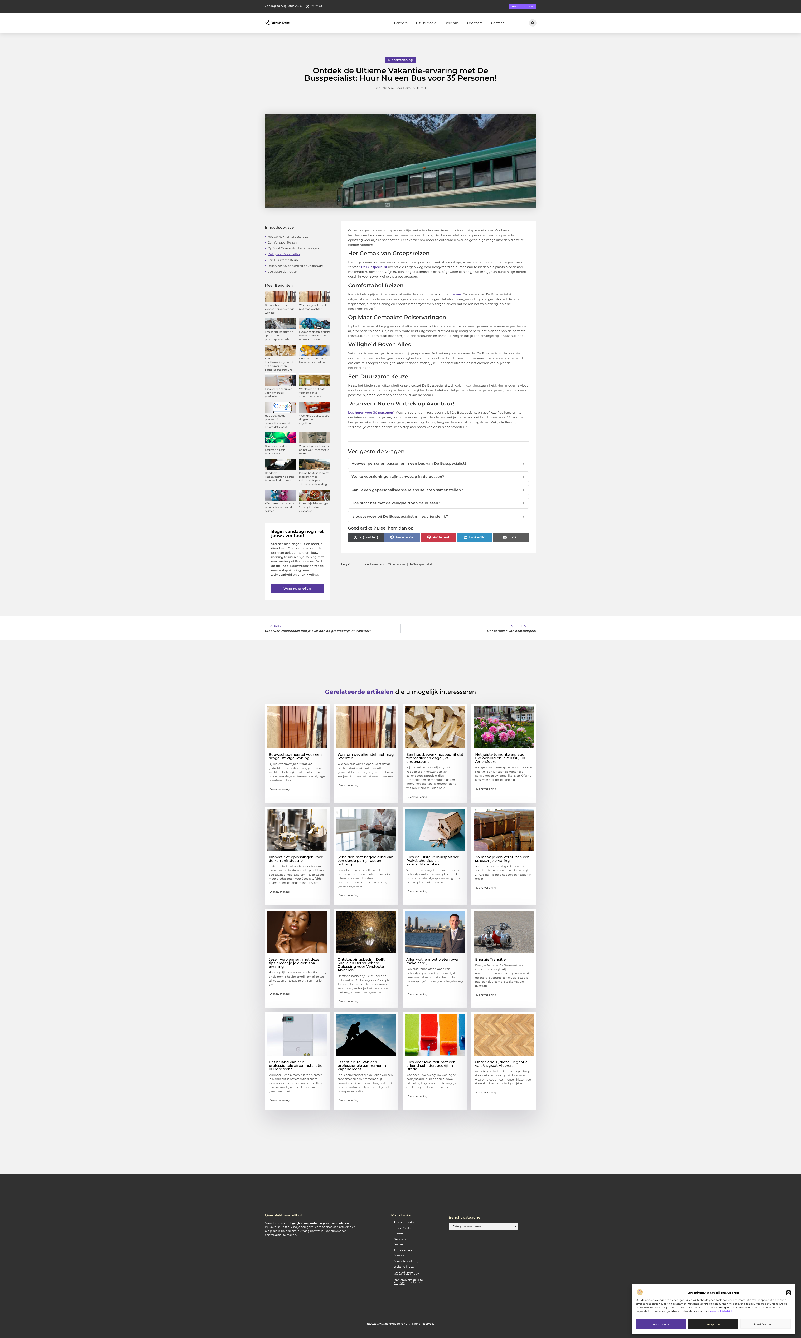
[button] (788, 1293)
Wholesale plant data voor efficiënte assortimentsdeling (312, 392)
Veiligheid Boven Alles (284, 254)
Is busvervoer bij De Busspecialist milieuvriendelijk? (438, 516)
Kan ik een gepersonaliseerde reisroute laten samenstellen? (438, 490)
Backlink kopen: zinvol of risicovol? (406, 1273)
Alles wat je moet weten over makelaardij (432, 961)
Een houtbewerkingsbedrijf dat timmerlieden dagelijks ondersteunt (434, 758)
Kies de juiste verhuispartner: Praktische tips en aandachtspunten (433, 860)
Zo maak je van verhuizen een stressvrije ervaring (502, 859)
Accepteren (661, 1324)
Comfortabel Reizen (282, 242)
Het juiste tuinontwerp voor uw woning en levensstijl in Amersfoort (500, 758)
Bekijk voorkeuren (765, 1324)
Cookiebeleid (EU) (406, 1261)
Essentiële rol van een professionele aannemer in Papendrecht (362, 1065)
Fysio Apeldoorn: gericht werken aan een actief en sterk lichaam (314, 335)
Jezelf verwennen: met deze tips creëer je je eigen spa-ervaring (294, 963)
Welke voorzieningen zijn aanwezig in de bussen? (438, 476)
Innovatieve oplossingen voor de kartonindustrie (296, 859)
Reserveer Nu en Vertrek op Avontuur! (295, 266)
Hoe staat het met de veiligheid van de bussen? (438, 503)
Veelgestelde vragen (282, 272)
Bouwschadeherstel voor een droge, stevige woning (279, 309)
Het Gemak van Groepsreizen (289, 236)
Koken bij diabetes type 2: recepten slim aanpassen (313, 507)
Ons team (475, 23)
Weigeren (713, 1324)
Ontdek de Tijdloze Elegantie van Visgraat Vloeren (501, 1064)
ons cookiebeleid (721, 1311)
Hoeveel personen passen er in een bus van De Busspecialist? (438, 463)
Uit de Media (402, 1228)
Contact (497, 23)
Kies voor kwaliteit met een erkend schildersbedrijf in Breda (431, 1065)
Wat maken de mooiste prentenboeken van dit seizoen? (279, 507)
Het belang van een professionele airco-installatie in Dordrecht (295, 1065)
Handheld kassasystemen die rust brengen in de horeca (279, 476)
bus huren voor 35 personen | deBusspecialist (398, 564)
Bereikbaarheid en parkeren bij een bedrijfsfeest (276, 449)
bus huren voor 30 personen (370, 412)
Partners (401, 23)
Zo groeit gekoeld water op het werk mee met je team (314, 449)
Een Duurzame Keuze (283, 260)
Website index (404, 1266)
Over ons (452, 23)
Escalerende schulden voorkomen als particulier (278, 392)
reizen (456, 294)
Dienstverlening (400, 60)
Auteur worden (404, 1250)
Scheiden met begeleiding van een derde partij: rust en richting (366, 860)
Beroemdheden (405, 1222)
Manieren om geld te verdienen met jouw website (408, 1282)
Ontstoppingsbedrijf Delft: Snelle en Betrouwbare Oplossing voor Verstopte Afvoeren (361, 964)
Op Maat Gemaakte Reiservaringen (293, 248)
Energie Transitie (490, 959)
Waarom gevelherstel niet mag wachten (366, 756)
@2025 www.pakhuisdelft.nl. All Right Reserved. (400, 1323)
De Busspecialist (374, 267)
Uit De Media (426, 23)
